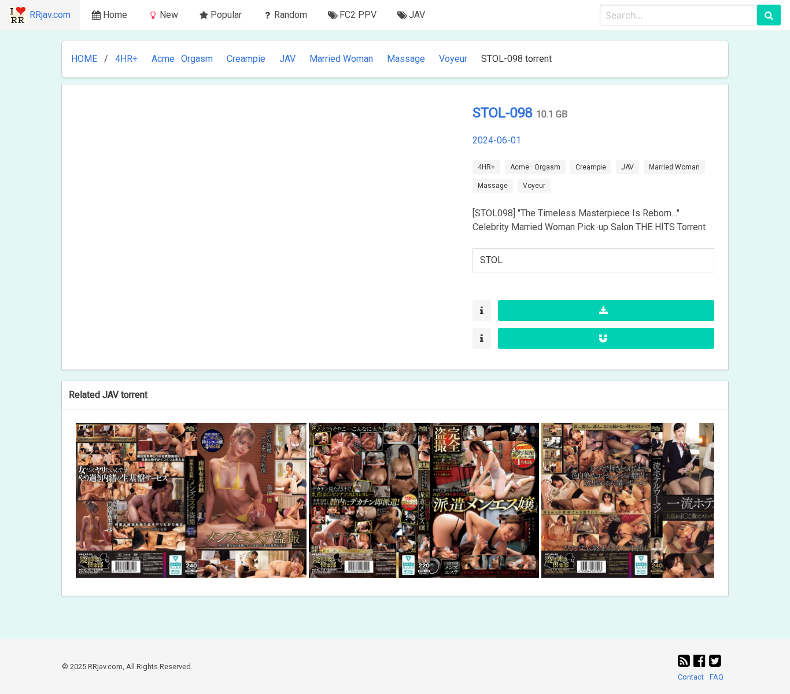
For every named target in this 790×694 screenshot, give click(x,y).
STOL (491, 259)
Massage (406, 58)
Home (115, 14)
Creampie (246, 58)
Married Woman (341, 58)
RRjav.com (50, 14)
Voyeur (453, 58)
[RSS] (685, 661)
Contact (691, 677)
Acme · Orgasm (182, 58)
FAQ (716, 677)
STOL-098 (504, 113)
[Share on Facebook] (701, 661)
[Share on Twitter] (715, 661)
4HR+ (126, 58)
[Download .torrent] (606, 310)
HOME (84, 58)
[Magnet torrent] (606, 338)
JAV (287, 58)
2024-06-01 (496, 140)
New (169, 14)
